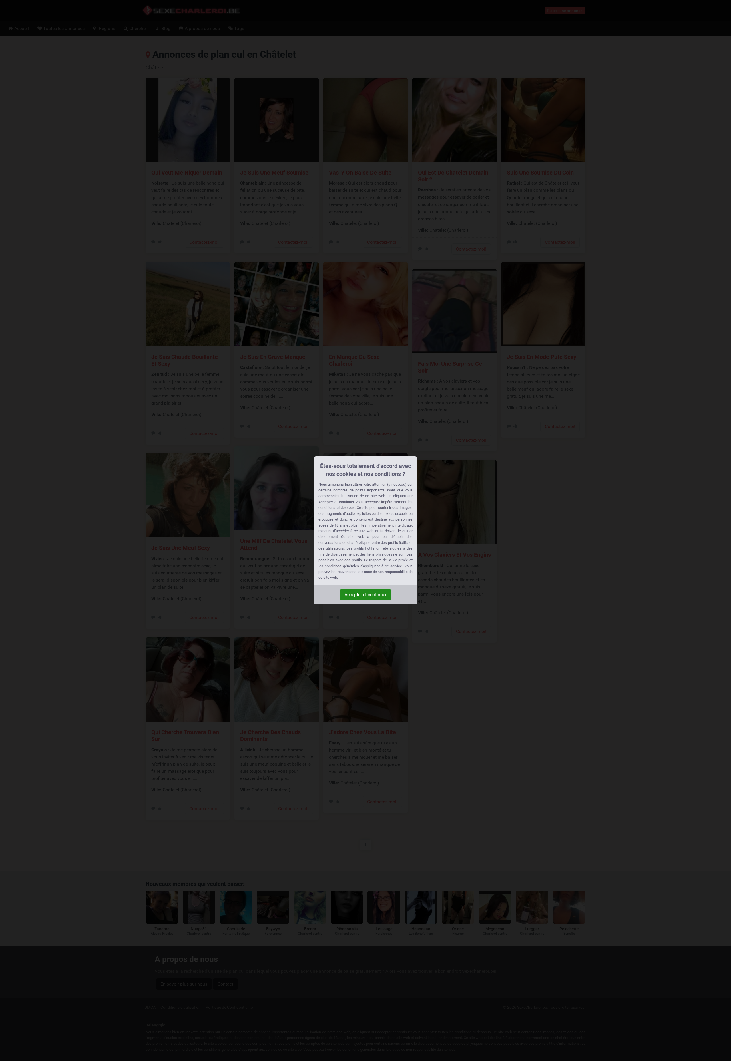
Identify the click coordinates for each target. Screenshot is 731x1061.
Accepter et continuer (365, 594)
